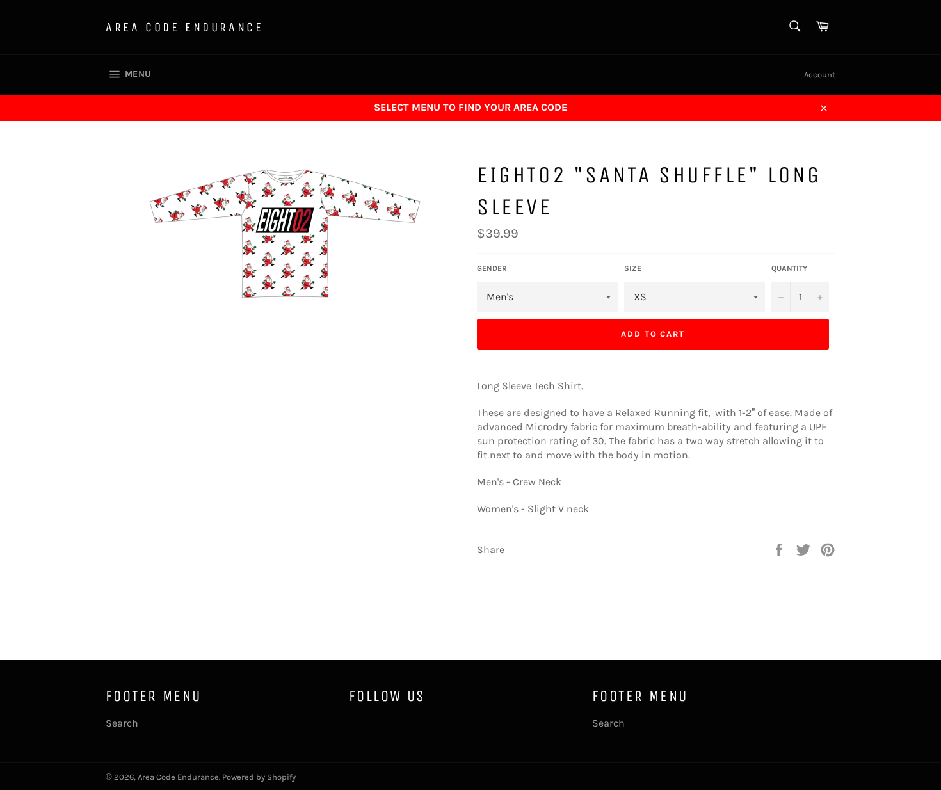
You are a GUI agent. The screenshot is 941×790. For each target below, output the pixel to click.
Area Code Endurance (184, 27)
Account (819, 74)
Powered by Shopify (259, 777)
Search (122, 723)
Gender (492, 268)
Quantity (789, 268)
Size (632, 268)
